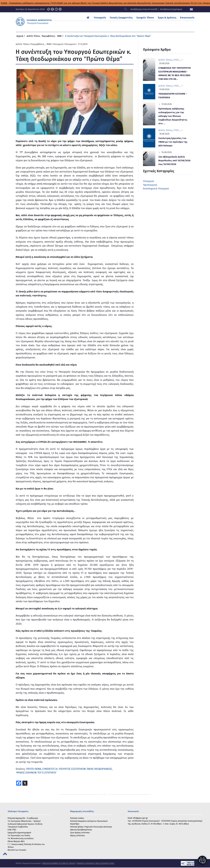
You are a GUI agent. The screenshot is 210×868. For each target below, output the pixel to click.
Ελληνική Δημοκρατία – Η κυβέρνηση (23, 818)
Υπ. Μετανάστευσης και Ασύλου (21, 838)
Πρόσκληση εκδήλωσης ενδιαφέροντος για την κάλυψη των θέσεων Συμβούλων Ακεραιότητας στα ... (172, 116)
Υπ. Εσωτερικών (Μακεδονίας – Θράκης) (24, 821)
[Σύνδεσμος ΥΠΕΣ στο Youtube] (56, 9)
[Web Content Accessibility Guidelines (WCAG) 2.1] (154, 863)
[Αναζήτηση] (126, 9)
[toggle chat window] (202, 860)
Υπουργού (57, 44)
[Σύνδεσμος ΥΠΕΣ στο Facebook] (52, 9)
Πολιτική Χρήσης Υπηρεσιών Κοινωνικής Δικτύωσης (91, 827)
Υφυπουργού (150, 184)
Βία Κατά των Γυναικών (17, 850)
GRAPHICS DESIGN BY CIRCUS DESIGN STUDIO (95, 863)
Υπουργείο (100, 17)
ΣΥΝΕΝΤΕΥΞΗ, (50, 768)
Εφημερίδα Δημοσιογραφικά (19, 833)
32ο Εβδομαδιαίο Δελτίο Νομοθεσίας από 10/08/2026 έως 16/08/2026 (174, 160)
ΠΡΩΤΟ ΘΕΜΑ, (34, 768)
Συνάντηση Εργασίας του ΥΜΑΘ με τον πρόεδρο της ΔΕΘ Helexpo (172, 142)
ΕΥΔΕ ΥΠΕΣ (12, 830)
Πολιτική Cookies (77, 818)
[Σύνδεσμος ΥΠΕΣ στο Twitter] (48, 9)
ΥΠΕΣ (176, 59)
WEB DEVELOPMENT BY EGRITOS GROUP (58, 863)
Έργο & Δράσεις (167, 17)
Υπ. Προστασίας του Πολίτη (19, 835)
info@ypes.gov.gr (140, 818)
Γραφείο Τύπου (145, 17)
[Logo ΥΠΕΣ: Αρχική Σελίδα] (42, 22)
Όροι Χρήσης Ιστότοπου (80, 833)
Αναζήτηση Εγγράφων (171, 9)
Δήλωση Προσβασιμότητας (81, 830)
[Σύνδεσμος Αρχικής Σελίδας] (88, 17)
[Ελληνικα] (191, 9)
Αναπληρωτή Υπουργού (156, 188)
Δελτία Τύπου (33, 36)
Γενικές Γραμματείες (121, 17)
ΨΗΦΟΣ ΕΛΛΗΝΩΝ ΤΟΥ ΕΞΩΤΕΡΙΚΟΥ (36, 772)
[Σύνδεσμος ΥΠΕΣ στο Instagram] (60, 9)
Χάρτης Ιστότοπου (77, 835)
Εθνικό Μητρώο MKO (16, 841)
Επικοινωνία (187, 17)
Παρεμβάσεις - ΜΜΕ (52, 36)
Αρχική (19, 36)
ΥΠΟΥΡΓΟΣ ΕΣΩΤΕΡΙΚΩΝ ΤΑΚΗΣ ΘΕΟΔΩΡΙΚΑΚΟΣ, (86, 768)
